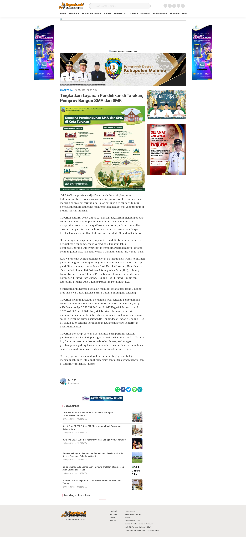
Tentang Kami (130, 511)
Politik (107, 13)
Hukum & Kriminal (91, 13)
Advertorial (120, 13)
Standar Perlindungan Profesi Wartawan (139, 524)
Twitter (112, 517)
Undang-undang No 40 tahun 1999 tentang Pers (142, 530)
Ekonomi (175, 13)
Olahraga (187, 13)
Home (63, 13)
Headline (74, 13)
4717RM (72, 380)
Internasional (160, 13)
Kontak (127, 517)
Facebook (113, 511)
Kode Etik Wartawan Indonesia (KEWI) (138, 527)
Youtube (113, 521)
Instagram (113, 514)
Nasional (145, 13)
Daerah (134, 13)
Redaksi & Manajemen (133, 514)
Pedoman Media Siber (132, 521)
